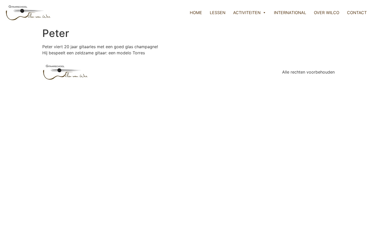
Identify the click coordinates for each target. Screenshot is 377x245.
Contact (357, 12)
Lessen (217, 12)
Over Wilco (326, 12)
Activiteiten (247, 12)
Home (196, 12)
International (290, 12)
